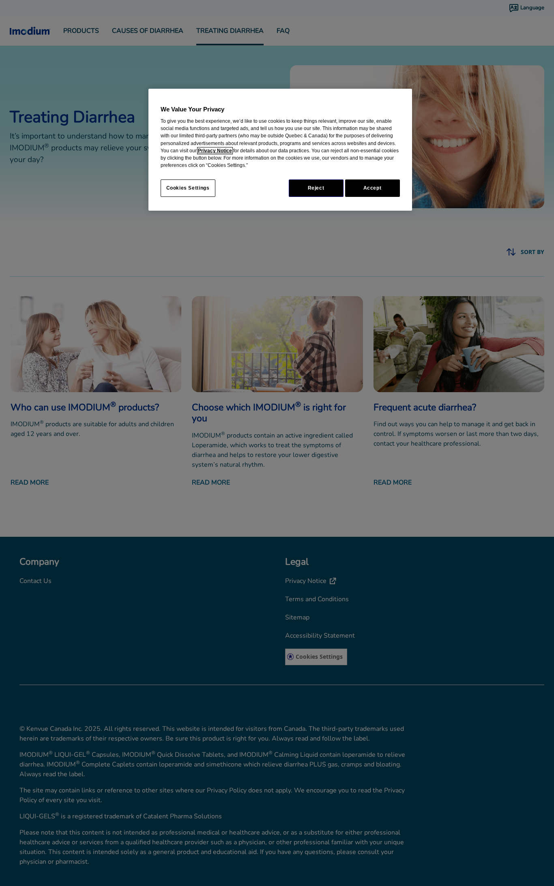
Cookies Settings (188, 188)
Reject (316, 188)
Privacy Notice (215, 151)
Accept (372, 188)
